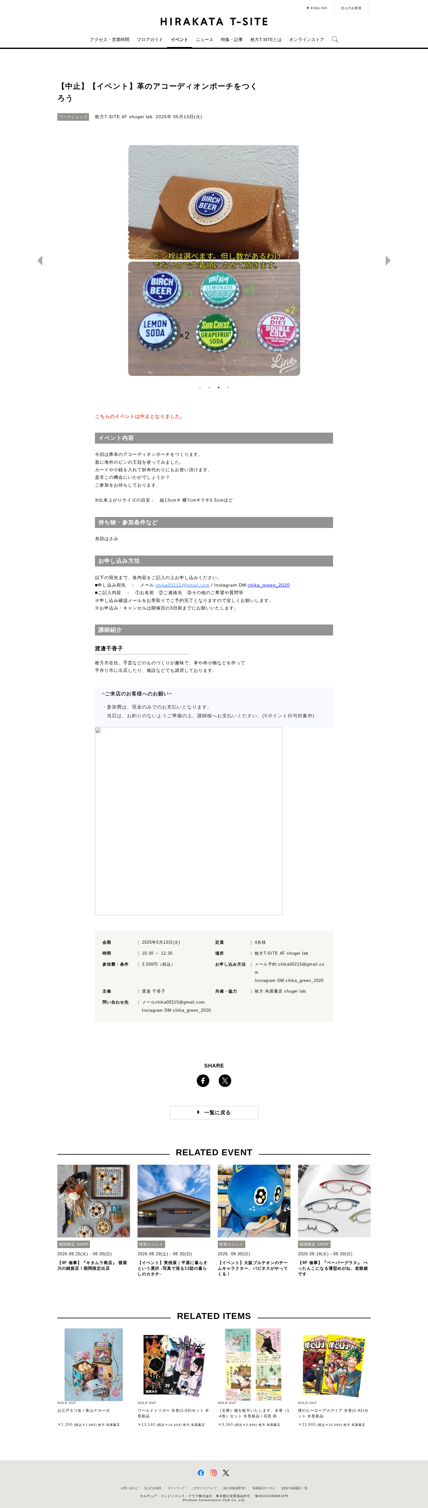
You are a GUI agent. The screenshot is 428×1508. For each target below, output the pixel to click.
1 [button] (200, 387)
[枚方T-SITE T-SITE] (214, 21)
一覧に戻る (217, 1112)
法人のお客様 (351, 8)
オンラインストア (306, 39)
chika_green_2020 (269, 585)
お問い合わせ (129, 1488)
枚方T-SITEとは (266, 39)
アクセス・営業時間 (109, 39)
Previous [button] (37, 261)
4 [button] (228, 387)
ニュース (204, 39)
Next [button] (391, 261)
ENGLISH (319, 8)
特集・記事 (232, 39)
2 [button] (209, 387)
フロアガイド (150, 39)
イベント (179, 39)
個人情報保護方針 (234, 1488)
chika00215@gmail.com (180, 1002)
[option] (214, 260)
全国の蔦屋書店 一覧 (294, 1488)
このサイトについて (204, 1488)
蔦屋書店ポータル (263, 1488)
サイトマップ (176, 1488)
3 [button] (219, 387)
